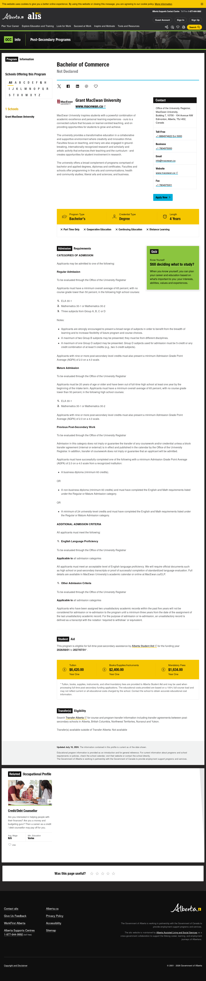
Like (178, 27)
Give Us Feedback (15, 916)
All (10, 82)
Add (172, 27)
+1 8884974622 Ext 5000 (169, 136)
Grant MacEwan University (19, 116)
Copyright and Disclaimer (15, 965)
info (13, 39)
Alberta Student (143, 646)
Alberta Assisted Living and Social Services (176, 932)
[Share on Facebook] (68, 86)
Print (183, 27)
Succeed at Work (82, 26)
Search (192, 27)
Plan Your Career (10, 26)
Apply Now (161, 197)
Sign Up (196, 19)
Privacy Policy (54, 916)
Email (86, 86)
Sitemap (51, 930)
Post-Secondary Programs (50, 39)
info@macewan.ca (165, 160)
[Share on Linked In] (77, 86)
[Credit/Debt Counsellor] (30, 792)
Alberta (12, 16)
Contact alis (11, 908)
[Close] (202, 4)
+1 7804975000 (164, 148)
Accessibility (53, 923)
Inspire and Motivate (104, 26)
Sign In (180, 19)
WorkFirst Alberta (14, 923)
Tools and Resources (128, 26)
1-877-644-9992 (194, 11)
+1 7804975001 (164, 185)
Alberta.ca (52, 908)
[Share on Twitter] (59, 86)
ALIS (34, 15)
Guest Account (162, 19)
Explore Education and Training (38, 26)
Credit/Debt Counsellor (22, 811)
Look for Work (64, 26)
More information (163, 3)
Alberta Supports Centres (19, 930)
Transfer (75, 717)
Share (167, 27)
